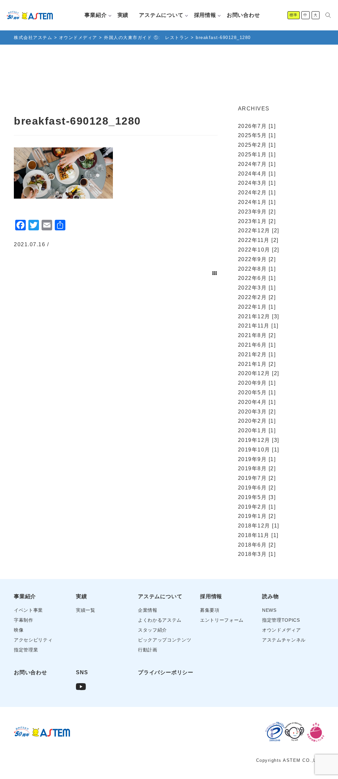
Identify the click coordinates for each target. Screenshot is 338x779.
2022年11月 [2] (258, 240)
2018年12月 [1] (258, 525)
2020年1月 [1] (257, 430)
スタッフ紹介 (152, 630)
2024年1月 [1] (257, 202)
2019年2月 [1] (257, 507)
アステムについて (161, 15)
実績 (123, 15)
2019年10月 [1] (258, 449)
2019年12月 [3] (258, 440)
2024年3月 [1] (257, 183)
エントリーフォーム (222, 620)
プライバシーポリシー (165, 672)
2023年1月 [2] (257, 221)
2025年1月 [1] (257, 154)
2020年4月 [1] (257, 402)
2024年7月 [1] (257, 164)
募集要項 (210, 610)
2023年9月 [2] (257, 211)
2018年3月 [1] (257, 554)
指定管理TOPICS (281, 620)
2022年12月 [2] (258, 230)
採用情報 (205, 15)
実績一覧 (85, 610)
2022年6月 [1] (257, 278)
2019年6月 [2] (257, 487)
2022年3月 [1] (257, 288)
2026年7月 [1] (257, 126)
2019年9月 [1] (257, 459)
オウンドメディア (281, 630)
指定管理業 (26, 649)
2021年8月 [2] (257, 335)
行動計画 (147, 649)
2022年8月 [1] (257, 269)
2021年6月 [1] (257, 345)
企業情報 (147, 610)
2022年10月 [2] (258, 250)
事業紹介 (95, 15)
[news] (215, 273)
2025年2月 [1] (257, 145)
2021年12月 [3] (258, 316)
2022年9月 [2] (257, 259)
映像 (18, 630)
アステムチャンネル (284, 640)
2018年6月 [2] (257, 545)
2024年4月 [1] (257, 173)
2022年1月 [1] (257, 307)
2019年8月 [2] (257, 468)
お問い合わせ (243, 15)
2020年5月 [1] (257, 392)
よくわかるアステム (160, 620)
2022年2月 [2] (257, 297)
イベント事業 (28, 610)
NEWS (269, 610)
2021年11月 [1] (258, 326)
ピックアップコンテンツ (164, 640)
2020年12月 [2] (258, 373)
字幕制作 (23, 620)
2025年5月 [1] (257, 135)
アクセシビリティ (33, 640)
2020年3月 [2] (257, 411)
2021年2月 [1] (257, 354)
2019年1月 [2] (257, 516)
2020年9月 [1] (257, 383)
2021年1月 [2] (257, 364)
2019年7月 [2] (257, 478)
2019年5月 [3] (257, 497)
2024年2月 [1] (257, 192)
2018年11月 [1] (258, 535)
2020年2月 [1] (257, 421)
